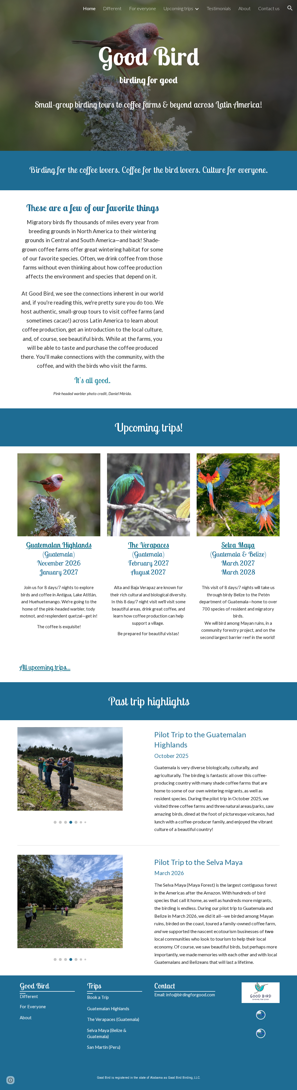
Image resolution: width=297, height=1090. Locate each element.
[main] (148, 75)
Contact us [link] (269, 8)
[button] (290, 8)
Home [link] (89, 8)
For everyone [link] (142, 8)
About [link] (244, 8)
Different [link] (112, 8)
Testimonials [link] (219, 8)
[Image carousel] (70, 775)
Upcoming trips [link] (178, 8)
